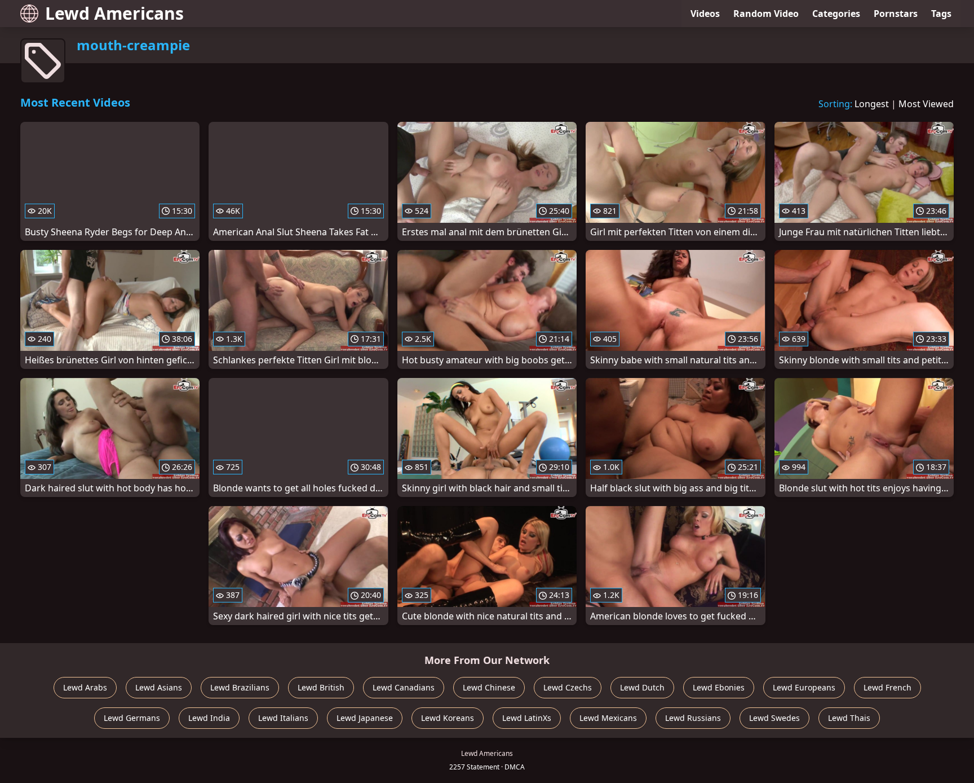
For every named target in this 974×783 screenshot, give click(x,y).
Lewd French (887, 687)
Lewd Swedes (774, 717)
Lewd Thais (849, 717)
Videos (705, 13)
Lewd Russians (693, 717)
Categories (836, 13)
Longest (872, 104)
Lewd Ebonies (719, 687)
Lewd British (321, 687)
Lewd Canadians (404, 687)
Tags (941, 13)
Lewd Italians (283, 717)
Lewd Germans (132, 717)
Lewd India (209, 717)
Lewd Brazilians (239, 687)
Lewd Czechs (567, 687)
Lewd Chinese (489, 687)
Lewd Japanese (365, 717)
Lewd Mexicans (608, 717)
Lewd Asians (158, 687)
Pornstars (896, 13)
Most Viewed (926, 104)
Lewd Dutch (642, 687)
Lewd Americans (114, 13)
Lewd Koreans (447, 717)
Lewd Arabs (85, 687)
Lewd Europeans (804, 687)
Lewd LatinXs (526, 717)
